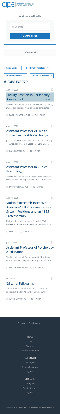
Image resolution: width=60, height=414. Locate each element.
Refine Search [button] (30, 52)
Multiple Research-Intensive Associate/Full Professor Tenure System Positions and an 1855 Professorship (28, 209)
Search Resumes (30, 367)
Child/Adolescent (14, 75)
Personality (11, 68)
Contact (30, 341)
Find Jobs (30, 383)
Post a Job (30, 362)
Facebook (33, 323)
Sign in (30, 371)
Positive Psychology (35, 68)
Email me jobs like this (30, 16)
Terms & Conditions (30, 350)
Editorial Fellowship (20, 283)
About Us (30, 346)
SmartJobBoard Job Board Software (40, 407)
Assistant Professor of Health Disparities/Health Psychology (27, 133)
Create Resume (30, 388)
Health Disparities (40, 75)
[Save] (52, 90)
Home (30, 337)
